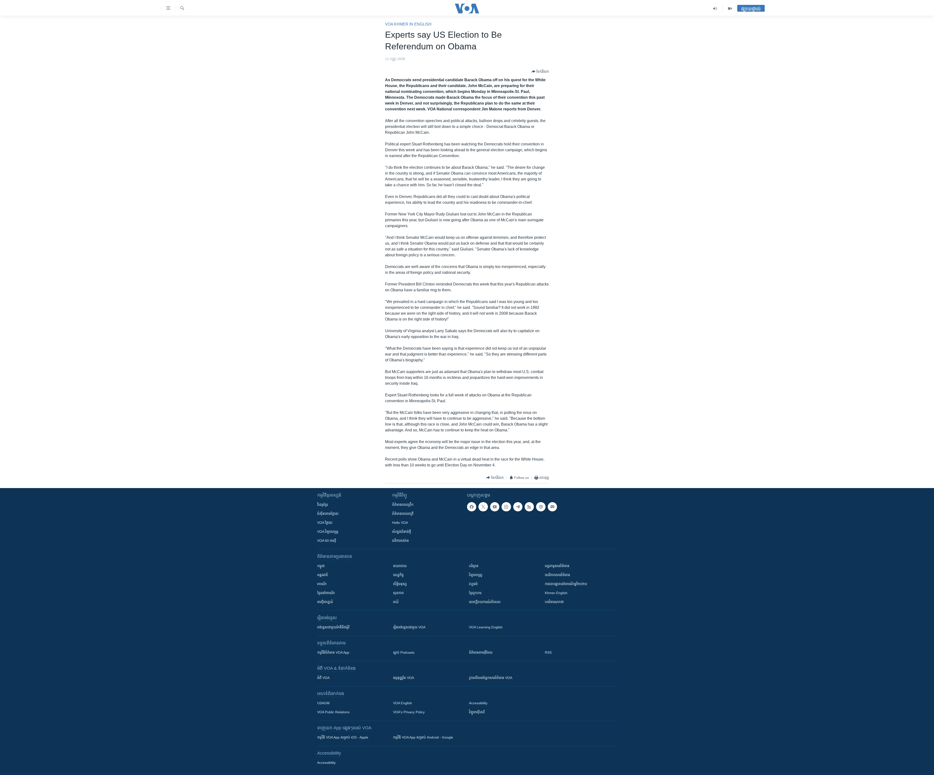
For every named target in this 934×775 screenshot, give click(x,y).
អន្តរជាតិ (322, 575)
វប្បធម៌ (473, 584)
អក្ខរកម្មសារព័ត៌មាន (557, 566)
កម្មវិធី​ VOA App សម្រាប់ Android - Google (423, 737)
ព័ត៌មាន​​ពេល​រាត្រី (402, 514)
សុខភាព (398, 593)
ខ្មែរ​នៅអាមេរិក (326, 593)
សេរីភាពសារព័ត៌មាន (557, 575)
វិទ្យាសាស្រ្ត (475, 575)
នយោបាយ (400, 566)
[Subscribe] (552, 506)
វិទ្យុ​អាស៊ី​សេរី (477, 712)
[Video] (730, 8)
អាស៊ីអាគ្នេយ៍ (325, 602)
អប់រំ (395, 602)
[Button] (540, 71)
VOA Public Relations (333, 712)
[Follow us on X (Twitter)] (483, 506)
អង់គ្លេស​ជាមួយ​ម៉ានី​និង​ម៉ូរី (333, 627)
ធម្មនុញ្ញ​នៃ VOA (403, 678)
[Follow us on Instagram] (506, 506)
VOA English (402, 703)
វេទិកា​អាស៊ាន (400, 541)
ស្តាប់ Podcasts (403, 652)
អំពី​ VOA (323, 678)
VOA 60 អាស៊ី (326, 541)
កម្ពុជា (321, 566)
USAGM (323, 703)
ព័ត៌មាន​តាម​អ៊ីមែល (481, 652)
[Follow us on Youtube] (494, 506)
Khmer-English (556, 593)
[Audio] (715, 8)
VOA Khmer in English (408, 24)
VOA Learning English (486, 627)
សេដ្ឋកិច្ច (398, 575)
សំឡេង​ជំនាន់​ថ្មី (401, 532)
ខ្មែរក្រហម (475, 593)
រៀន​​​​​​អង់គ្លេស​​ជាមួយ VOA (409, 627)
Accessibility (478, 703)
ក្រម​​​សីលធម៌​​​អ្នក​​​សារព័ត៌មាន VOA (490, 678)
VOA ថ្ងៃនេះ (324, 523)
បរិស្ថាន (473, 566)
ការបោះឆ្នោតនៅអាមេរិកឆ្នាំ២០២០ (566, 584)
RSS (548, 652)
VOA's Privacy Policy (409, 712)
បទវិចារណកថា (554, 602)
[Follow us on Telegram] (517, 506)
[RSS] (529, 506)
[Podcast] (540, 506)
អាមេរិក (322, 584)
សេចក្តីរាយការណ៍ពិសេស (485, 602)
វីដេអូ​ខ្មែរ (322, 505)
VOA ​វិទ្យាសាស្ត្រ (327, 532)
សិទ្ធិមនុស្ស (400, 584)
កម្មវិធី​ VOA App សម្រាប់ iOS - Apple (342, 737)
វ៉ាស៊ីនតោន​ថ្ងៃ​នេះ (328, 514)
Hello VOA (400, 523)
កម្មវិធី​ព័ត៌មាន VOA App (333, 652)
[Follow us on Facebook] (471, 506)
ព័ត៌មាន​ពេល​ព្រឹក (402, 505)
